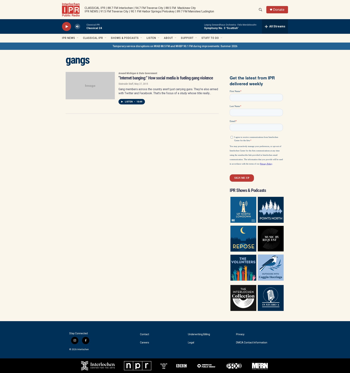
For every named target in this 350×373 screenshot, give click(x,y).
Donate (278, 10)
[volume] (77, 26)
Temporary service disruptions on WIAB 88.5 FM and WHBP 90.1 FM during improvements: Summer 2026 (175, 46)
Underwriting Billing (199, 334)
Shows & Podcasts (125, 38)
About (168, 38)
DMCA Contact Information (251, 342)
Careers (144, 342)
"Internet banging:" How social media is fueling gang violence (165, 78)
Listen (151, 38)
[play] (66, 26)
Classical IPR (93, 38)
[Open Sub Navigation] (77, 38)
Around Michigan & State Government (137, 73)
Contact (144, 334)
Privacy (240, 334)
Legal (191, 342)
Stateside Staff (125, 83)
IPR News (68, 38)
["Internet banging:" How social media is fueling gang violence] (90, 85)
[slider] (83, 26)
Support (187, 38)
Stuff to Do (210, 38)
